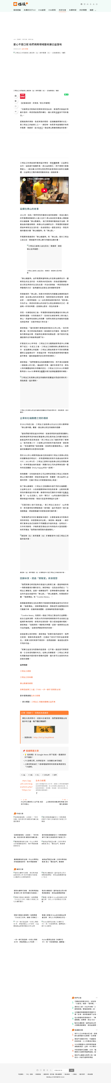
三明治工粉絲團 (26, 677)
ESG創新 (42, 10)
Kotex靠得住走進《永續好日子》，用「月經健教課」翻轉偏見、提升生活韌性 (53, 940)
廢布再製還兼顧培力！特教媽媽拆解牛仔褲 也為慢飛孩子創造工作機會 (54, 836)
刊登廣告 (20, 1074)
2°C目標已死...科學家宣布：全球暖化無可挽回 (43, 760)
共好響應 (83, 10)
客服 (31, 1074)
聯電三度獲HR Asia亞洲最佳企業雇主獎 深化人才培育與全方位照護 (54, 916)
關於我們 (82, 1074)
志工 (38, 775)
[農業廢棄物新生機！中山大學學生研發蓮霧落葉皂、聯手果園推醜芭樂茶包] (26, 849)
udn (15, 39)
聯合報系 (67, 1074)
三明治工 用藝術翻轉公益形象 (43, 701)
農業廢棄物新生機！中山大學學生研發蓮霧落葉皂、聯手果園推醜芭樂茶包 (26, 860)
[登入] (94, 4)
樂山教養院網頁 (26, 683)
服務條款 (46, 1074)
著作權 (52, 1074)
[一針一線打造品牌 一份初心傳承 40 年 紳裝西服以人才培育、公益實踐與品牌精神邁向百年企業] (26, 929)
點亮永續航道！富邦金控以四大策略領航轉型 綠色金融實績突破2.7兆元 (54, 891)
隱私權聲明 (58, 1074)
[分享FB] (15, 96)
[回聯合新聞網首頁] (15, 4)
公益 (23, 775)
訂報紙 (75, 1074)
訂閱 (71, 1070)
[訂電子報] (90, 4)
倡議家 (19, 39)
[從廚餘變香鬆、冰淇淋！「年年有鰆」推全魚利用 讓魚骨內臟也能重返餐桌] (26, 824)
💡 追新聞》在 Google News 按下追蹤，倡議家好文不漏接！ (45, 755)
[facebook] (81, 4)
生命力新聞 (25, 49)
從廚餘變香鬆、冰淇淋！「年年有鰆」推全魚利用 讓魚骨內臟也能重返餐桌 (26, 836)
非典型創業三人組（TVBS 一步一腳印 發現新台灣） (41, 689)
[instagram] (84, 4)
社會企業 (47, 775)
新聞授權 (38, 1074)
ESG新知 (52, 10)
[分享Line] (15, 101)
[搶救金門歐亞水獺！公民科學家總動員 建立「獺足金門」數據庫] (55, 849)
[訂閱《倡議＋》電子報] (44, 729)
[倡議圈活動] (97, 1030)
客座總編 (17, 10)
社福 (30, 775)
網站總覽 (90, 1074)
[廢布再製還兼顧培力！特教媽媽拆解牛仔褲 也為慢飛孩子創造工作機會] (55, 824)
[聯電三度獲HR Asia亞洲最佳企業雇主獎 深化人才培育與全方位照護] (55, 904)
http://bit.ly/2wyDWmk (44, 737)
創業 (55, 775)
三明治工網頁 (25, 671)
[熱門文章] (97, 998)
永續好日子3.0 (29, 10)
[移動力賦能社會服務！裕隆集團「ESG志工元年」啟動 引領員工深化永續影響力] (26, 904)
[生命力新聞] (26, 785)
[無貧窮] (22, 96)
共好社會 (62, 10)
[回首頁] (20, 4)
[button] (97, 4)
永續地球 (72, 10)
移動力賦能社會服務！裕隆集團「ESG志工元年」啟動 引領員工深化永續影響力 (26, 916)
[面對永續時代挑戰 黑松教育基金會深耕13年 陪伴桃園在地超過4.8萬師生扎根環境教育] (26, 880)
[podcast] (87, 4)
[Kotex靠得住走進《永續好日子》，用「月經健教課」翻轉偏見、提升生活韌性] (55, 929)
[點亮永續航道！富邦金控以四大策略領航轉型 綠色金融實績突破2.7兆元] (55, 880)
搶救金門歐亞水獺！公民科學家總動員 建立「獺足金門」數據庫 (54, 860)
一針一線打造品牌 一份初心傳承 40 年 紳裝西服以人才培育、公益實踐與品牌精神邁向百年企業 (26, 940)
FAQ (27, 1074)
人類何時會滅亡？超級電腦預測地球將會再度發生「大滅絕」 (45, 765)
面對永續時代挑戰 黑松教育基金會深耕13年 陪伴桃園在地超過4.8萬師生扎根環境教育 (26, 891)
